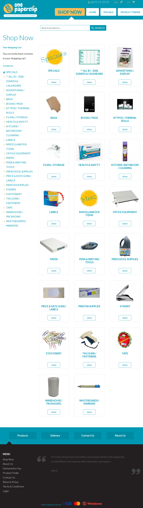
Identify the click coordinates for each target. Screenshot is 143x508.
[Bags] (54, 103)
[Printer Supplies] (89, 292)
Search (98, 28)
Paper (10, 157)
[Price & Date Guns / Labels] (53, 292)
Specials (11, 72)
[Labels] (53, 198)
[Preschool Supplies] (125, 245)
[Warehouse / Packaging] (53, 386)
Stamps (11, 189)
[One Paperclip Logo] (20, 9)
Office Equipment (18, 153)
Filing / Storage (17, 117)
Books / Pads (14, 103)
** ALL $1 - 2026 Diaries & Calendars (15, 81)
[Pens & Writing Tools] (89, 245)
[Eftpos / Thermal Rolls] (125, 103)
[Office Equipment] (125, 198)
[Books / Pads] (89, 103)
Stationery (14, 194)
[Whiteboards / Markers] (89, 386)
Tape (9, 207)
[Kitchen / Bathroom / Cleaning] (125, 151)
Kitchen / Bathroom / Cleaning (14, 131)
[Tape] (125, 339)
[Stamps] (125, 292)
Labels (10, 139)
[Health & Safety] (89, 151)
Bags (9, 99)
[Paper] (53, 245)
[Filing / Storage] (54, 151)
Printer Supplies (17, 185)
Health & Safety (17, 121)
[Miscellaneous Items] (89, 198)
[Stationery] (53, 339)
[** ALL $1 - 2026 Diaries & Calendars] (89, 56)
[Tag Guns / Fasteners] (89, 339)
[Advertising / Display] (125, 56)
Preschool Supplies (19, 171)
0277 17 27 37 (99, 2)
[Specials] (53, 56)
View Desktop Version (51, 504)
